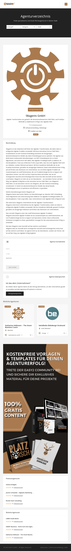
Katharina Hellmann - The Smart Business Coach (20, 535)
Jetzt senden (12, 267)
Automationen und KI (14, 335)
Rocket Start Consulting (14, 501)
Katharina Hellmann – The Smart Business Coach (18, 326)
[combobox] (28, 27)
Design (44, 333)
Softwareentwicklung (32, 128)
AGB (66, 547)
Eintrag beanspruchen (35, 109)
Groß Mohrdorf (45, 328)
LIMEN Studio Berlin (12, 518)
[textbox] (25, 27)
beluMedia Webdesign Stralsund (52, 325)
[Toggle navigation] (61, 4)
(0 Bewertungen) (37, 125)
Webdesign (43, 128)
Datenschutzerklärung (56, 547)
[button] (5, 323)
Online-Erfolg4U (11, 484)
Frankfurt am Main (36, 131)
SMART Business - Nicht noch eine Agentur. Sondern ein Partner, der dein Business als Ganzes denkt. (20, 526)
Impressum (44, 547)
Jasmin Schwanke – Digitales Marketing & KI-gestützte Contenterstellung (20, 493)
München (10, 330)
